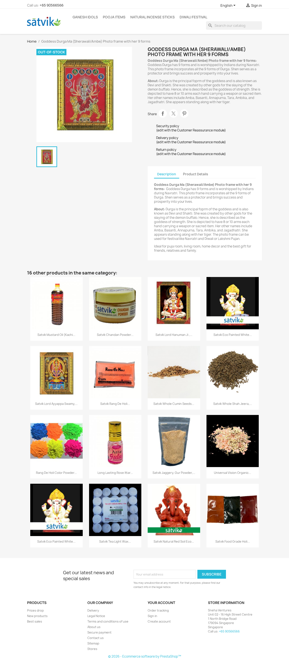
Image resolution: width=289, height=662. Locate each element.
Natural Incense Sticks (152, 17)
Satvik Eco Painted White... (232, 335)
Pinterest (184, 113)
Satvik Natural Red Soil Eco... (174, 541)
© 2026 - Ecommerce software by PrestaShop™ (144, 656)
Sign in (152, 616)
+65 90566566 (51, 5)
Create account (159, 621)
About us (93, 627)
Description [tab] (166, 174)
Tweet (173, 113)
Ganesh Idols (85, 17)
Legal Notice (96, 616)
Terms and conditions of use (107, 621)
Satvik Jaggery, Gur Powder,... (174, 473)
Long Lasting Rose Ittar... (115, 473)
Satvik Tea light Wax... (115, 541)
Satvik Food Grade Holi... (232, 541)
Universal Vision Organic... (232, 473)
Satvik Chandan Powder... (115, 335)
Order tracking (158, 610)
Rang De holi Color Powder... (56, 473)
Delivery (93, 610)
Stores (92, 649)
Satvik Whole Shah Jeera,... (232, 404)
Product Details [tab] (195, 174)
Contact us (95, 638)
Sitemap (93, 643)
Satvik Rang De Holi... (115, 404)
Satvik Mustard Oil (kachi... (56, 335)
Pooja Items (114, 17)
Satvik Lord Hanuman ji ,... (174, 335)
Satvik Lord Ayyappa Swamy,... (56, 404)
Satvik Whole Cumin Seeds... (173, 404)
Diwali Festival (193, 17)
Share (162, 113)
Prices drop (35, 610)
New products (37, 616)
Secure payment (99, 632)
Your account (161, 602)
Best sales (34, 621)
